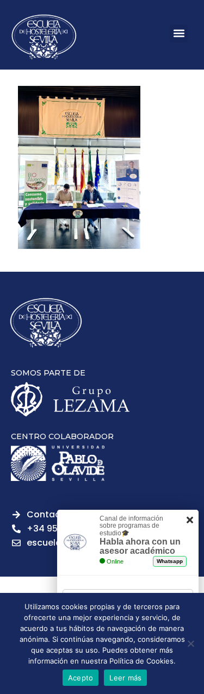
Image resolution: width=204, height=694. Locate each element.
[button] (179, 33)
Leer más (125, 677)
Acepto (81, 677)
